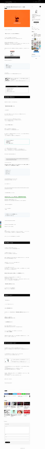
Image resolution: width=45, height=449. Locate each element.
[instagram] (38, 0)
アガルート (35, 28)
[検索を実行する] (40, 6)
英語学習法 (6, 8)
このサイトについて (36, 22)
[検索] (40, 0)
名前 (5, 434)
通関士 (38, 29)
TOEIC (32, 28)
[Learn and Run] (8, 2)
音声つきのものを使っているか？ (11, 91)
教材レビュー (36, 29)
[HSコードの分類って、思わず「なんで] (33, 49)
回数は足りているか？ (9, 90)
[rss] (39, 0)
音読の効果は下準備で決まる (10, 88)
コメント (6, 426)
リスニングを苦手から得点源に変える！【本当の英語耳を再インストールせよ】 (19, 360)
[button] (6, 393)
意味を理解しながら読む (10, 89)
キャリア (37, 28)
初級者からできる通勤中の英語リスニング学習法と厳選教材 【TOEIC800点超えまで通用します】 (19, 79)
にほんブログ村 (33, 56)
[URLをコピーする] (28, 393)
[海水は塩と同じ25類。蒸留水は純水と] (37, 49)
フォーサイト (33, 29)
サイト (5, 439)
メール (6, 436)
